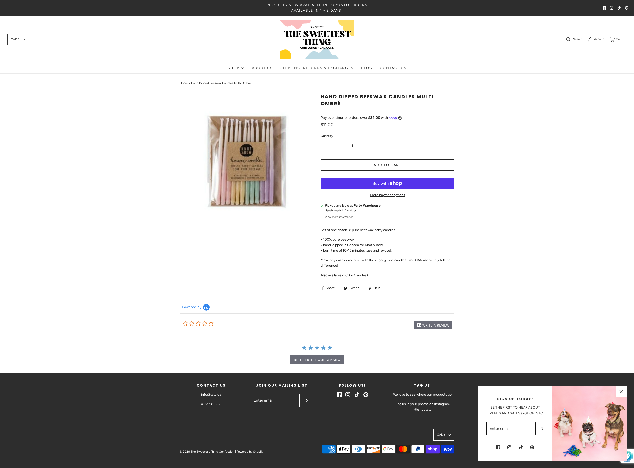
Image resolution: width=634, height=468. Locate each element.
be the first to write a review (317, 360)
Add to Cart (387, 165)
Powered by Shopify (250, 451)
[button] (17, 39)
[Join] (306, 400)
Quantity (327, 136)
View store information (339, 217)
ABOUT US (262, 68)
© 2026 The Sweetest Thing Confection (207, 451)
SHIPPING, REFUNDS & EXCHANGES (317, 68)
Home (184, 83)
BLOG (366, 68)
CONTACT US (393, 68)
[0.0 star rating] (209, 323)
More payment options (387, 195)
